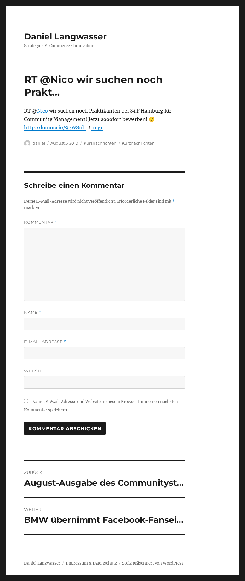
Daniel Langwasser (65, 36)
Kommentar (40, 222)
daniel (39, 143)
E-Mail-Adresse (45, 341)
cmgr (97, 127)
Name (33, 312)
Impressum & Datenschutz (91, 563)
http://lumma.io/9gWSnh (55, 127)
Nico (42, 111)
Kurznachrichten (100, 143)
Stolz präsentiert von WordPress (153, 563)
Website (34, 370)
